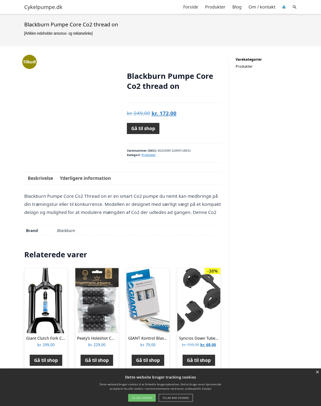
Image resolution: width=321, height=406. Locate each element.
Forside (190, 7)
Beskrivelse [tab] (40, 178)
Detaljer (206, 388)
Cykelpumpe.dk (43, 6)
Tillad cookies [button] (142, 397)
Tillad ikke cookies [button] (176, 397)
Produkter (215, 7)
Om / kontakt (262, 7)
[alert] (160, 387)
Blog (237, 7)
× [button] (317, 372)
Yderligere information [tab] (85, 178)
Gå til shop (143, 128)
